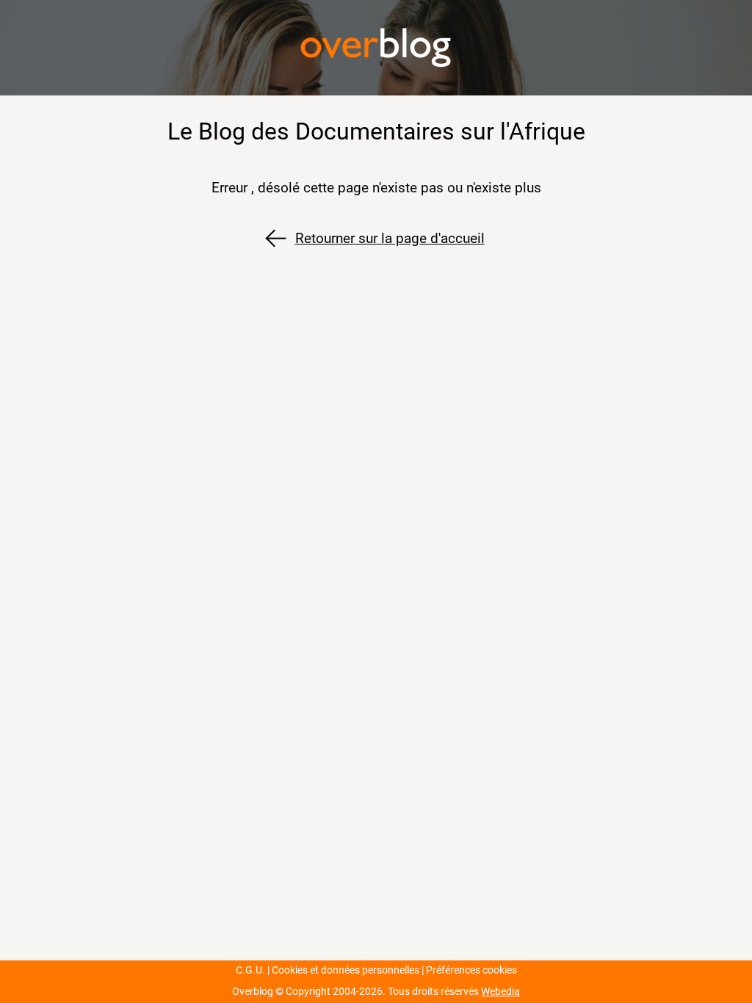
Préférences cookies (471, 970)
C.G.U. (250, 970)
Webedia (500, 991)
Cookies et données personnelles (345, 970)
